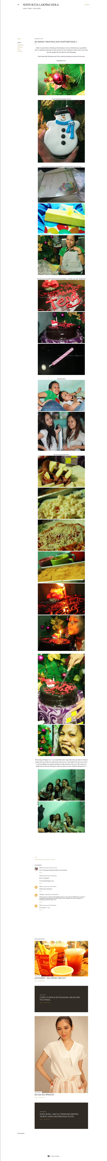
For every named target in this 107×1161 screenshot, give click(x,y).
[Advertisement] (53, 23)
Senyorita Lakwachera (41, 4)
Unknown (42, 894)
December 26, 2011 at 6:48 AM (50, 875)
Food (18, 49)
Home (25, 8)
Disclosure (37, 8)
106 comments (46, 1002)
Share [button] (19, 38)
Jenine (41, 867)
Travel (30, 8)
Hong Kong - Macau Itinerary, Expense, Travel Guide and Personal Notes (59, 1115)
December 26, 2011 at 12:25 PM (49, 886)
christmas (20, 47)
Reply (40, 872)
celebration (20, 45)
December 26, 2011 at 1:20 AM (50, 867)
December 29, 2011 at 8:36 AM (49, 905)
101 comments (41, 1097)
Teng (40, 886)
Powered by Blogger (54, 1156)
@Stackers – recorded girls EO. (50, 978)
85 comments (41, 980)
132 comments (46, 1119)
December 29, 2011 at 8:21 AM (51, 894)
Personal (19, 51)
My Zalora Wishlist (44, 1094)
